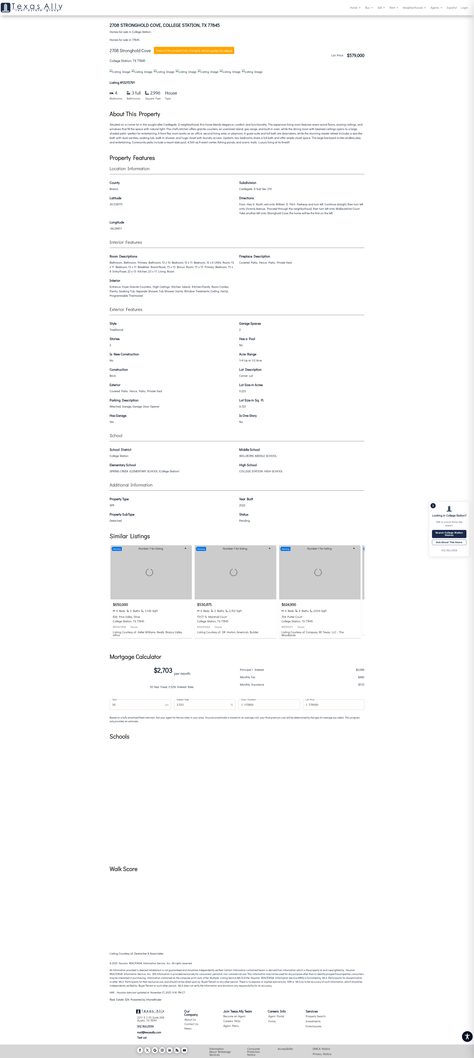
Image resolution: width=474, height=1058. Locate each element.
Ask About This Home (449, 542)
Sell (380, 7)
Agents (434, 7)
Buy (367, 7)
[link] (151, 591)
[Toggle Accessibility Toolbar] (467, 1036)
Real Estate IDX (119, 999)
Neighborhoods (413, 7)
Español (452, 7)
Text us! (142, 1037)
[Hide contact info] (433, 505)
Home (353, 7)
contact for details (221, 50)
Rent (392, 7)
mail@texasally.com (149, 1032)
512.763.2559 (145, 1026)
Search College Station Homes (449, 533)
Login (464, 7)
